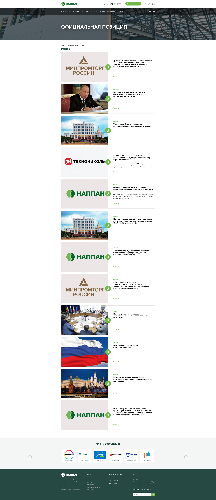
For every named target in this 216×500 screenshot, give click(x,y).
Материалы (111, 11)
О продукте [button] (84, 11)
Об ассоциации (66, 11)
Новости (76, 11)
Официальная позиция (98, 11)
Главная (63, 45)
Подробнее (65, 486)
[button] (153, 4)
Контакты (120, 11)
